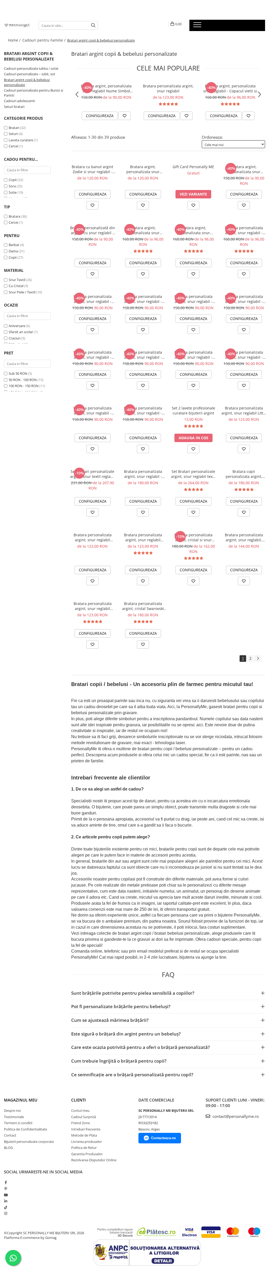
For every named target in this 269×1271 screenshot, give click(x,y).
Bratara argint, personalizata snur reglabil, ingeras (142, 169)
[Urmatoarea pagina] (257, 658)
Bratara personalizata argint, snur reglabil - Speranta (143, 299)
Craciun (14, 338)
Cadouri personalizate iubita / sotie (31, 68)
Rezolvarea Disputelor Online (93, 1160)
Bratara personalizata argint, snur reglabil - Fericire (143, 355)
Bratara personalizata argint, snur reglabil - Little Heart (143, 474)
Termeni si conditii (18, 1122)
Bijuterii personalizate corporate (29, 1141)
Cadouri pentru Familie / (44, 40)
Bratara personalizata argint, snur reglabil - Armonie (143, 411)
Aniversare (17, 325)
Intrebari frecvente (85, 1129)
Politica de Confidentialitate (25, 1129)
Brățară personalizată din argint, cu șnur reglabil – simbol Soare (92, 230)
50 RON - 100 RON (23, 379)
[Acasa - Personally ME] (17, 25)
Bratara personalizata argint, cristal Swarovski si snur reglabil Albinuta (143, 606)
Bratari (14, 127)
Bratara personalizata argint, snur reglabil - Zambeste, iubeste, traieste (93, 299)
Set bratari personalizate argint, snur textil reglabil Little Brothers (92, 474)
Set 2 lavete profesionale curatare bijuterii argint (193, 411)
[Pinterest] (5, 1188)
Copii (13, 179)
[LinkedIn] (5, 1201)
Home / (15, 40)
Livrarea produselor (86, 1141)
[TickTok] (5, 1207)
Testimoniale (14, 1116)
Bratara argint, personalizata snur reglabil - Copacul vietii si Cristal (230, 88)
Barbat (14, 244)
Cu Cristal (16, 285)
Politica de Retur (84, 1147)
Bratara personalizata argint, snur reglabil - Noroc (193, 299)
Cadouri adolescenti (19, 100)
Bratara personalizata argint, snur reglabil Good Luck (93, 537)
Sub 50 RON (18, 373)
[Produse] (198, 26)
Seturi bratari (14, 106)
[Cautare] (93, 25)
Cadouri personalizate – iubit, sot (29, 74)
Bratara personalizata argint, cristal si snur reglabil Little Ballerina (193, 537)
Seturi (13, 133)
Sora (12, 186)
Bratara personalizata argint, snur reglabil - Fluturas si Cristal (244, 230)
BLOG (8, 1147)
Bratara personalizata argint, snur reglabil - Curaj (244, 355)
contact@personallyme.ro (235, 1116)
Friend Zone (80, 1122)
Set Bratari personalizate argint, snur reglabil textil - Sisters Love (193, 474)
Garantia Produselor (87, 1154)
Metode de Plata (84, 1135)
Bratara (14, 216)
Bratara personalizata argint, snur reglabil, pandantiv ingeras (244, 537)
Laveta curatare (21, 140)
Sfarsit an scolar (21, 331)
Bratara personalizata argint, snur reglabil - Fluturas (93, 355)
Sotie (13, 192)
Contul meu (80, 1110)
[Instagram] (5, 1213)
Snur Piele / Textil (22, 292)
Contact (10, 1135)
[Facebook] (5, 1182)
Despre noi (12, 1110)
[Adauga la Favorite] (124, 116)
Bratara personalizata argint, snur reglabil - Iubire (244, 299)
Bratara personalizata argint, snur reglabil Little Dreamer (243, 411)
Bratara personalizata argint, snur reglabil (168, 88)
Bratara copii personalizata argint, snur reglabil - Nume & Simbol (244, 474)
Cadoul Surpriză (83, 1116)
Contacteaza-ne (163, 1138)
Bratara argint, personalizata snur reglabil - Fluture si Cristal (193, 230)
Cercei (13, 146)
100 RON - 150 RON (24, 385)
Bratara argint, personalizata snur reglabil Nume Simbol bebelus (106, 88)
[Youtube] (5, 1195)
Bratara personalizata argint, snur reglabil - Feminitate (193, 355)
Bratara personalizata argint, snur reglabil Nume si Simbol (143, 537)
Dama (13, 251)
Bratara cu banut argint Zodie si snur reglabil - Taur (92, 169)
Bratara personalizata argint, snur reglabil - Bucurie (93, 411)
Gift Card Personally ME (193, 166)
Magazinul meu (20, 1100)
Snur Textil (17, 279)
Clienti (78, 1100)
